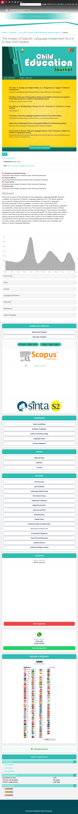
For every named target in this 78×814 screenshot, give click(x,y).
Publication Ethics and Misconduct (39, 524)
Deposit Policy (39, 519)
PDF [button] (4, 154)
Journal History (39, 486)
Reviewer (39, 463)
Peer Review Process (39, 496)
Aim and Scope (39, 482)
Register (69, 4)
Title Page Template (39, 337)
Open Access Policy (39, 510)
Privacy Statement (39, 443)
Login (75, 4)
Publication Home (51, 4)
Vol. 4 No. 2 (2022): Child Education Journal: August (39, 32)
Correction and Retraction (39, 538)
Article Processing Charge (39, 434)
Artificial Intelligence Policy (39, 547)
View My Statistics (39, 664)
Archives (12, 32)
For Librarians (9, 771)
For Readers (9, 765)
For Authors (8, 768)
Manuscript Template (39, 332)
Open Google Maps (39, 624)
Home (4, 32)
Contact (39, 467)
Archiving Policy (39, 515)
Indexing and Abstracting (39, 491)
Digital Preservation (39, 505)
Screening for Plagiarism (39, 533)
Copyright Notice (39, 439)
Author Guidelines (39, 424)
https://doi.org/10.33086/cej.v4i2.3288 (21, 166)
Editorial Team (39, 458)
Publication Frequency (39, 500)
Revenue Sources (39, 543)
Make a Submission (39, 757)
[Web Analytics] (39, 662)
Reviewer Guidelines (39, 429)
